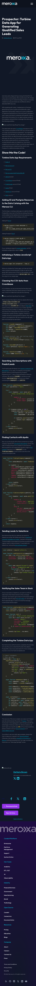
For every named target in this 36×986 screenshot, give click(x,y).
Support (6, 853)
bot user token (20, 598)
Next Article (10, 813)
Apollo (7, 188)
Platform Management (8, 848)
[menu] (32, 4)
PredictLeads (8, 184)
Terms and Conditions (10, 964)
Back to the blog (18, 819)
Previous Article (11, 806)
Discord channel (20, 728)
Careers (6, 951)
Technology (7, 903)
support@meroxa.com (8, 730)
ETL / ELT (7, 870)
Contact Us (7, 954)
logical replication (21, 248)
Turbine (24, 721)
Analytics (7, 866)
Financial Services (9, 888)
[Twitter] (14, 778)
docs (9, 220)
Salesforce (8, 191)
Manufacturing (9, 895)
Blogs (6, 937)
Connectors (8, 916)
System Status (8, 857)
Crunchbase (19, 128)
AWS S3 (7, 177)
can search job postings (20, 443)
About (6, 947)
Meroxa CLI (8, 169)
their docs (28, 305)
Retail (6, 899)
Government (8, 891)
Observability (8, 878)
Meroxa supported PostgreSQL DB (14, 173)
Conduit (6, 912)
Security (6, 971)
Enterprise (7, 843)
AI (4, 874)
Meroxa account (9, 165)
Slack (6, 195)
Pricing (6, 930)
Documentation (9, 920)
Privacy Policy (8, 967)
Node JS (7, 162)
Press (6, 958)
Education (7, 933)
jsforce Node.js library (21, 545)
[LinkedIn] (18, 778)
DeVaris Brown (8, 38)
